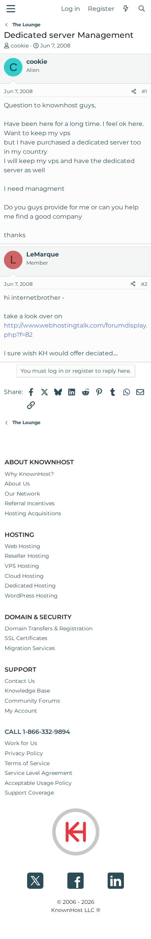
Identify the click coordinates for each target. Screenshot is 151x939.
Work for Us (21, 743)
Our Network (22, 493)
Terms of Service (27, 763)
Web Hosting (22, 546)
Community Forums (32, 700)
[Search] (141, 9)
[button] (11, 9)
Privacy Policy (24, 753)
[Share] (134, 92)
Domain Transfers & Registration (49, 628)
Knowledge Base (27, 690)
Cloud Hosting (24, 575)
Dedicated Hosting (30, 585)
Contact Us (20, 681)
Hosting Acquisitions (33, 513)
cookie (20, 45)
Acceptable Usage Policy (38, 782)
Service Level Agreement (38, 772)
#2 (144, 284)
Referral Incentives (30, 503)
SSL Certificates (26, 638)
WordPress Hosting (31, 595)
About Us (17, 483)
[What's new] (126, 9)
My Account (21, 710)
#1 (144, 91)
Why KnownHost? (29, 473)
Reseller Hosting (27, 555)
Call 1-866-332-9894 (37, 731)
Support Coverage (29, 792)
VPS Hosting (22, 565)
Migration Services (30, 648)
